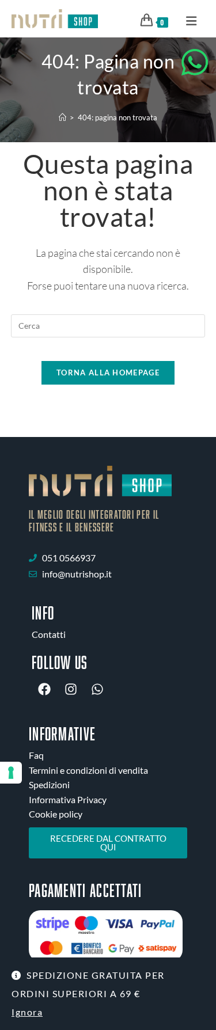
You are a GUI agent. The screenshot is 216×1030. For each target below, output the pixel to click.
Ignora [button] (27, 1011)
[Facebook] (44, 689)
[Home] (62, 117)
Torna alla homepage (108, 372)
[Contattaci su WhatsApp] (194, 62)
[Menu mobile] (187, 20)
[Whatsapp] (97, 689)
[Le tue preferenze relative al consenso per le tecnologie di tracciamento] (11, 773)
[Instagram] (71, 689)
